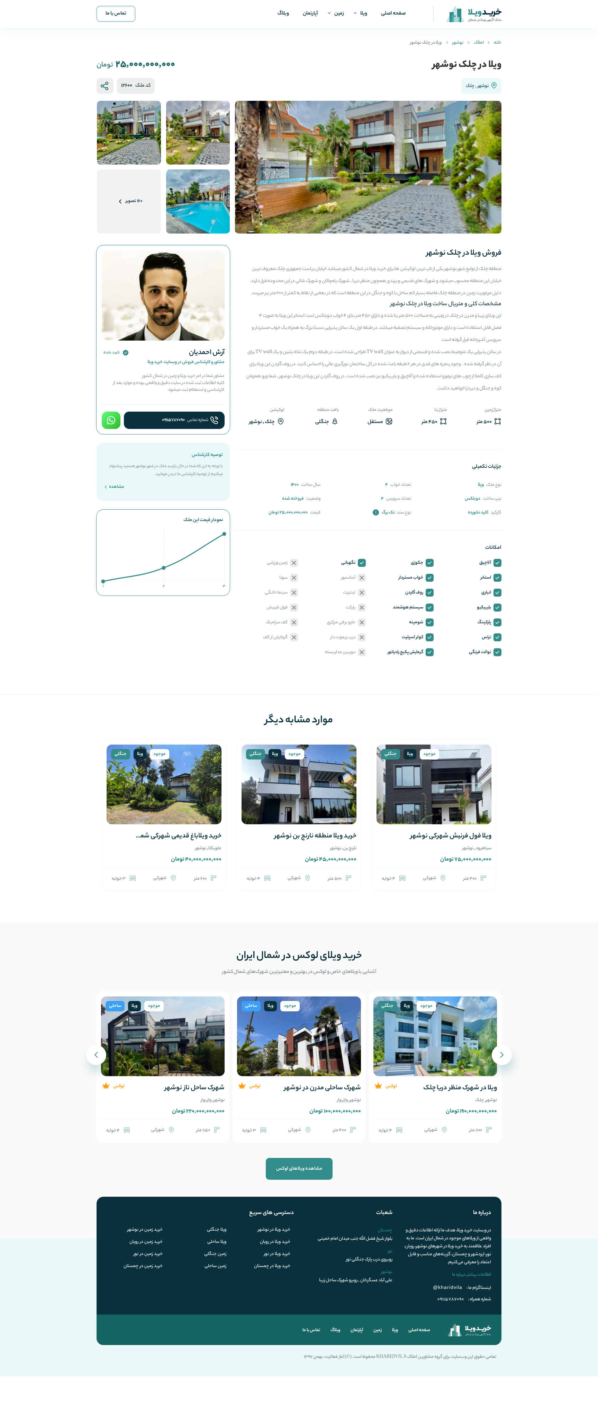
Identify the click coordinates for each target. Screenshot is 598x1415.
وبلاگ (283, 14)
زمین (339, 14)
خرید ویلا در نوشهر (274, 1230)
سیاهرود (483, 848)
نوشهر (457, 42)
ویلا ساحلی (216, 1242)
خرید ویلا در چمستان (272, 1266)
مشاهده (116, 487)
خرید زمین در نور (148, 1254)
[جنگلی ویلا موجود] (434, 792)
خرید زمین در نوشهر (145, 1230)
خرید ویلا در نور (277, 1254)
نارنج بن (349, 848)
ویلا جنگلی (216, 1230)
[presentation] (502, 1055)
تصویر (134, 201)
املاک (479, 42)
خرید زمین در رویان (146, 1242)
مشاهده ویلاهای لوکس (299, 1169)
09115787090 (173, 420)
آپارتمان (310, 14)
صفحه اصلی (393, 14)
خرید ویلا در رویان (275, 1242)
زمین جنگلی (215, 1254)
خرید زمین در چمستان (143, 1266)
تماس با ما (116, 14)
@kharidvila (447, 1287)
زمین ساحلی (215, 1266)
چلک (470, 86)
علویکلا (214, 848)
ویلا (363, 14)
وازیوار (342, 1100)
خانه (497, 42)
